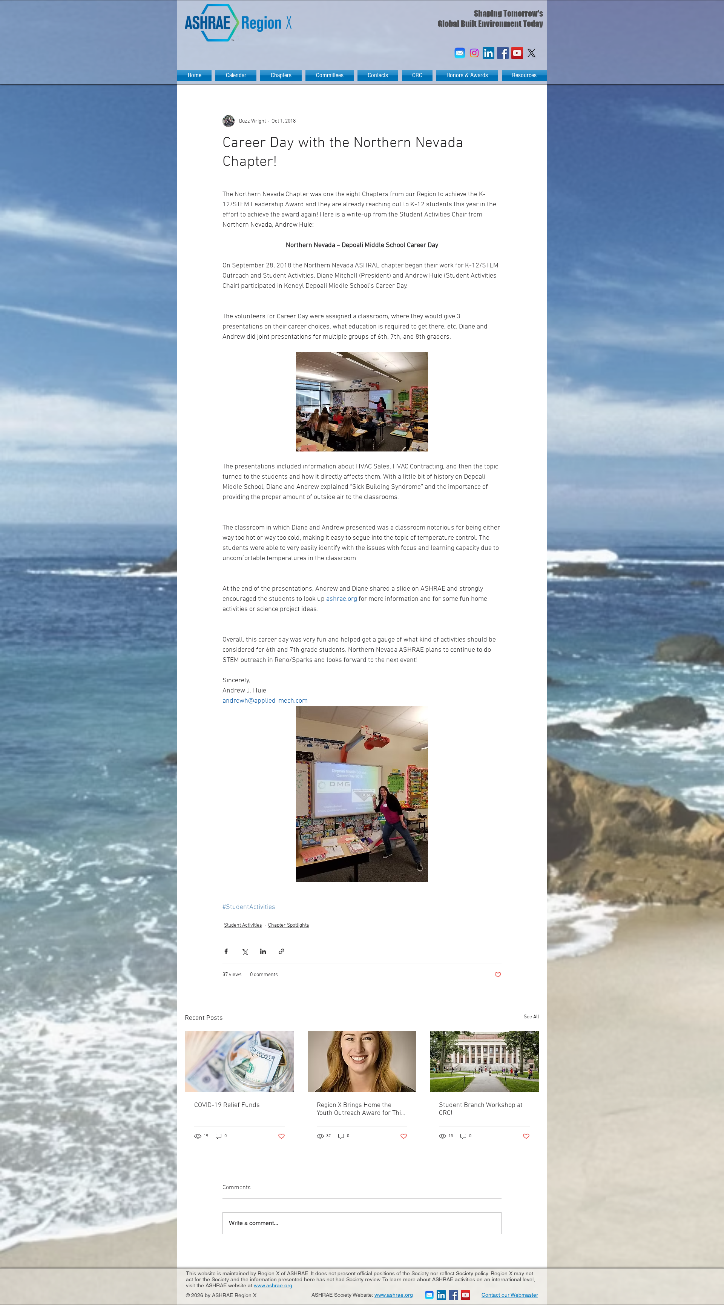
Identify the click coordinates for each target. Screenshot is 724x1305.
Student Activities (243, 925)
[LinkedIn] (488, 53)
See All (531, 1017)
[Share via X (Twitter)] (244, 951)
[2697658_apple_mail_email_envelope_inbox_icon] (460, 53)
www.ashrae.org (273, 1285)
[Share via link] (281, 951)
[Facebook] (503, 53)
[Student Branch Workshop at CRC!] (484, 1061)
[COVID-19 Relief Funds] (239, 1061)
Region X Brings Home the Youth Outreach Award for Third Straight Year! (362, 1109)
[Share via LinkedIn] (263, 951)
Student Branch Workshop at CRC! (481, 1109)
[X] (531, 53)
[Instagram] (474, 53)
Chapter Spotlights (288, 925)
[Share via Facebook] (226, 951)
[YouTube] (517, 53)
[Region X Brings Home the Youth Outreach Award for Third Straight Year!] (362, 1061)
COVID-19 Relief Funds (227, 1105)
